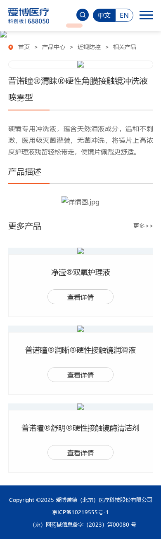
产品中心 (53, 46)
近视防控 (89, 46)
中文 (104, 15)
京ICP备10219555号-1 (80, 512)
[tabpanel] (80, 34)
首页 (24, 46)
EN (124, 15)
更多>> (143, 225)
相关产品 (124, 46)
